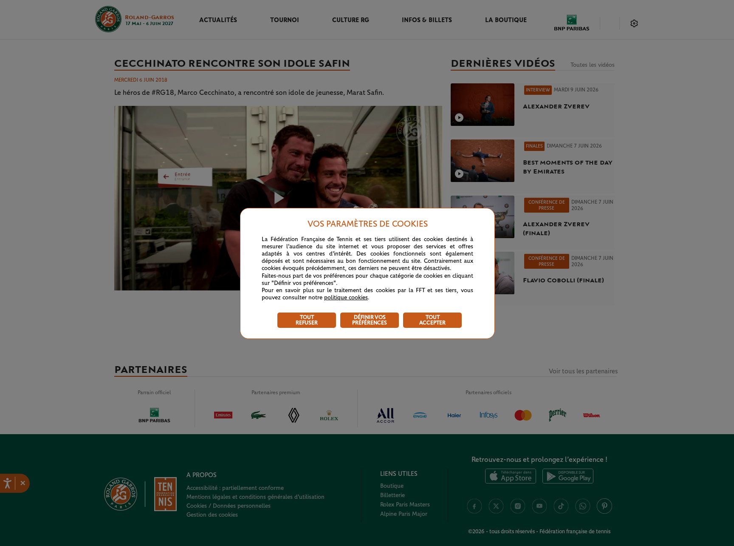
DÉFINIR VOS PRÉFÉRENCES (369, 320)
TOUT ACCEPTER (432, 320)
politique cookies (346, 298)
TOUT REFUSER (307, 320)
